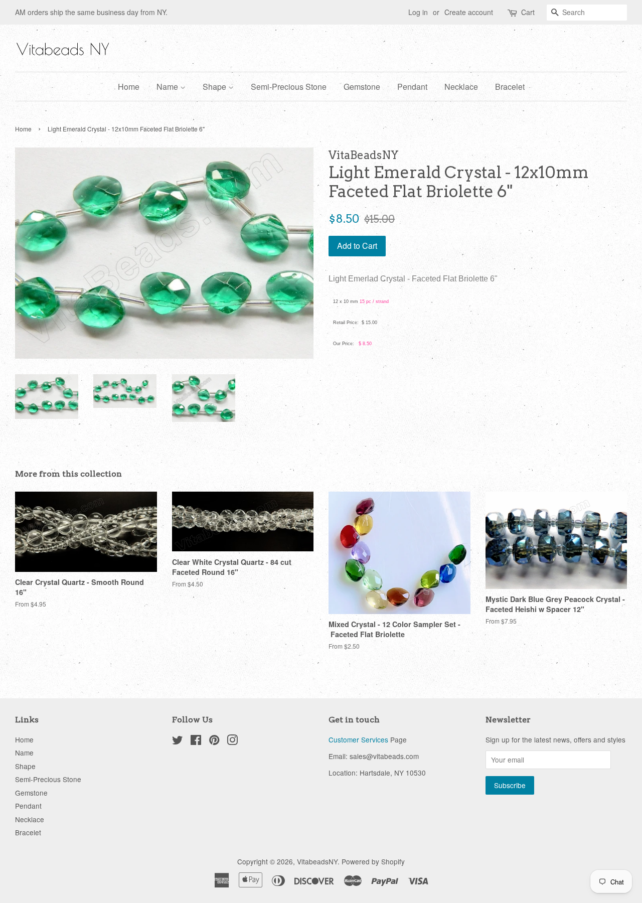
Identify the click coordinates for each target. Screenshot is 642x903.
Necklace (461, 86)
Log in (418, 12)
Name (168, 86)
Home (128, 86)
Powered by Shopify (373, 861)
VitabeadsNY (317, 861)
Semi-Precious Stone (289, 86)
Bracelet (510, 86)
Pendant (412, 86)
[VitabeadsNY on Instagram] (232, 741)
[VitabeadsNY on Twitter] (177, 741)
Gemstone (362, 86)
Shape (215, 86)
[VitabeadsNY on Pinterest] (214, 741)
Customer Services (358, 739)
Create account (468, 12)
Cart (528, 12)
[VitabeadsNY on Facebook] (196, 741)
